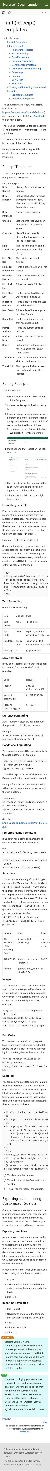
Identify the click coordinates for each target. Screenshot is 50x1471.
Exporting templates (22, 94)
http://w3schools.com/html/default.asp (23, 112)
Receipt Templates (17, 42)
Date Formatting (20, 57)
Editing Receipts (15, 46)
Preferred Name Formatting (26, 68)
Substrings (17, 72)
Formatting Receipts (22, 49)
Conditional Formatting (24, 64)
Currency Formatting (22, 61)
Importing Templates (23, 98)
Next (45, 1422)
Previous (7, 1418)
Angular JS (39, 116)
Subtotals (17, 83)
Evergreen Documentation (20, 4)
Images (16, 76)
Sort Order (17, 79)
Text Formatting (20, 53)
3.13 (44, 12)
